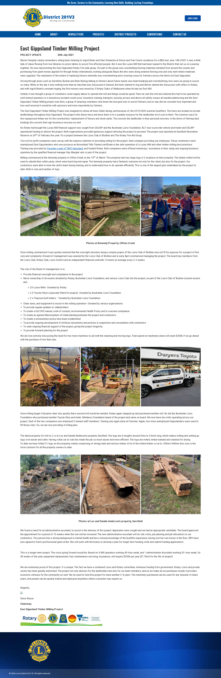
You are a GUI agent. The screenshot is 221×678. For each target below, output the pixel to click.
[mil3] (171, 206)
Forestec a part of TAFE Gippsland (65, 148)
